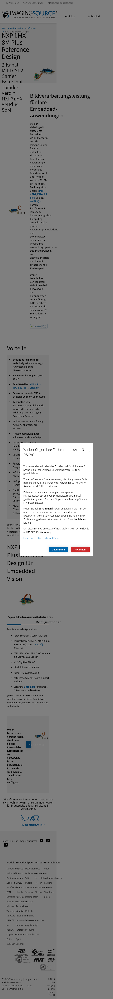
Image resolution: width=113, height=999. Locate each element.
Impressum (28, 537)
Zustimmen (58, 549)
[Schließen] (88, 452)
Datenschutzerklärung (49, 537)
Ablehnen (80, 549)
